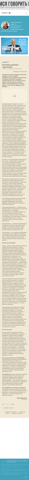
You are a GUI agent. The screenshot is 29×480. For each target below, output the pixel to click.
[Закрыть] (27, 1)
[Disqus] (14, 438)
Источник (24, 399)
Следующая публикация (17, 413)
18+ (28, 10)
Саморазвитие (5, 62)
